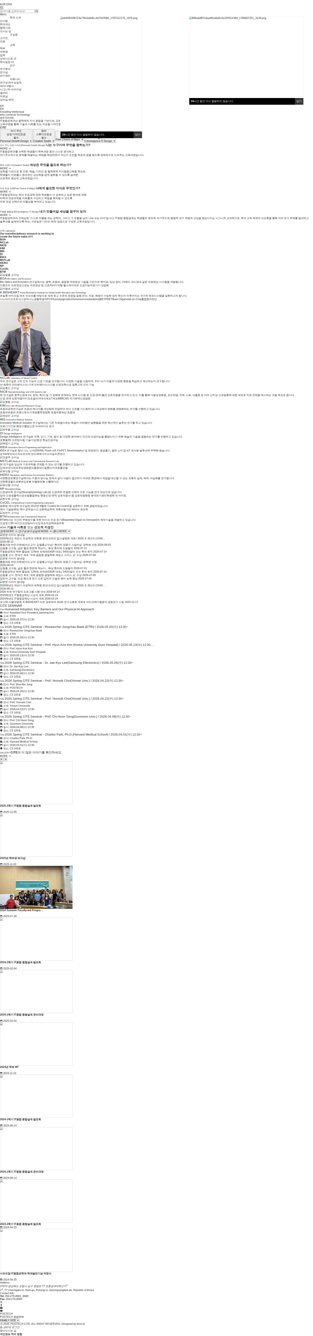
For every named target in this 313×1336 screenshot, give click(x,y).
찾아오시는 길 (8, 1330)
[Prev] (1, 759)
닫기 (299, 101)
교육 (12, 45)
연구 (12, 65)
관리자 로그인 (11, 1327)
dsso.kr (81, 1323)
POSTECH (6, 1313)
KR (2, 106)
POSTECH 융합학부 (12, 1316)
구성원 (14, 34)
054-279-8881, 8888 (16, 1296)
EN (2, 108)
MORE (4, 148)
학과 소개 (15, 17)
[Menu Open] (0, 103)
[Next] (5, 759)
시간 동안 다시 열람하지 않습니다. (212, 101)
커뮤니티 (15, 79)
